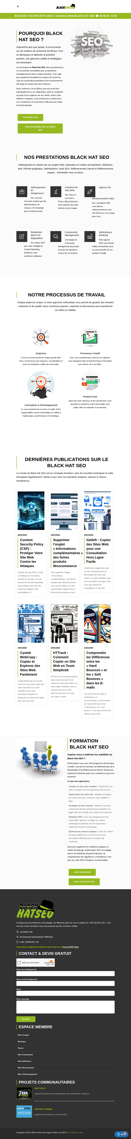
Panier (20, 1048)
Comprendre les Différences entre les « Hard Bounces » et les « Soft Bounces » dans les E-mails (98, 670)
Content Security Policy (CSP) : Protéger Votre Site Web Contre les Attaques (31, 553)
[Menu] (18, 6)
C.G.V (69, 1132)
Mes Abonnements (26, 1068)
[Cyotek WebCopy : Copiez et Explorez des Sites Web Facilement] (31, 623)
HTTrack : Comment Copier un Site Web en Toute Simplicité (64, 661)
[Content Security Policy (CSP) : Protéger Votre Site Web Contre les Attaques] (31, 510)
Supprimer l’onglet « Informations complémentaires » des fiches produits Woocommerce (68, 553)
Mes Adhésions (24, 1061)
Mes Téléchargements (27, 1074)
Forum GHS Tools (71, 947)
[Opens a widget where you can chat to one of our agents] (121, 1134)
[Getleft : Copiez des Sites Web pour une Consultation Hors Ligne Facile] (97, 510)
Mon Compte (23, 1035)
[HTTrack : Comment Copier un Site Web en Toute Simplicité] (64, 623)
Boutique (22, 1041)
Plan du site (78, 1132)
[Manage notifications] (125, 1133)
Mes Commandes (25, 1055)
